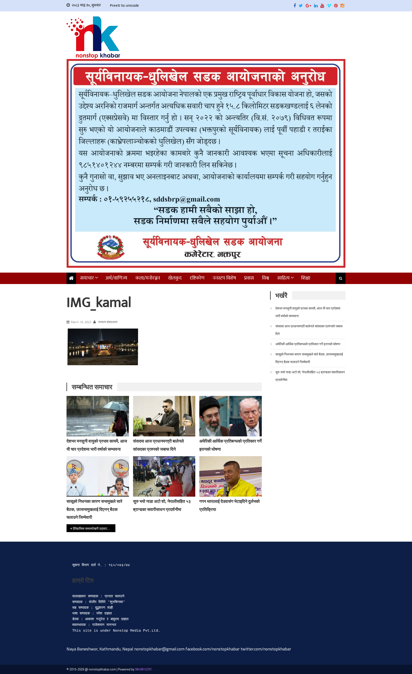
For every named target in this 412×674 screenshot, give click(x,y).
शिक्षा (305, 278)
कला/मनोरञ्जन (147, 278)
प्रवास (249, 278)
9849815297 (143, 669)
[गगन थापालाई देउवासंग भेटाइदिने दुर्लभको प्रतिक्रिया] (230, 479)
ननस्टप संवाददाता (107, 322)
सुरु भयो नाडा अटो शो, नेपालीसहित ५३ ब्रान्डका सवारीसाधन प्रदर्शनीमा (310, 375)
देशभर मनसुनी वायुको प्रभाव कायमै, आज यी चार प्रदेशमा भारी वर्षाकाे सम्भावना (307, 312)
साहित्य (283, 278)
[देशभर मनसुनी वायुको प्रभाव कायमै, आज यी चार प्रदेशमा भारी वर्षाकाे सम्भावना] (98, 416)
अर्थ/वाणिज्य (116, 278)
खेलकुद (175, 278)
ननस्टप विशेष (224, 278)
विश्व (265, 278)
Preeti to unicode (124, 5)
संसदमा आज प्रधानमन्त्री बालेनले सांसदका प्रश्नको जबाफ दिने (309, 330)
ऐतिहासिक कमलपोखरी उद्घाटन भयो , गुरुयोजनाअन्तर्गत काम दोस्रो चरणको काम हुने (94, 528)
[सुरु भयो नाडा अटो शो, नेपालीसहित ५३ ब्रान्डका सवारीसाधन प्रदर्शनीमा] (164, 476)
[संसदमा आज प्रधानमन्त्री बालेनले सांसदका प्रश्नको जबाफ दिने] (164, 416)
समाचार (87, 278)
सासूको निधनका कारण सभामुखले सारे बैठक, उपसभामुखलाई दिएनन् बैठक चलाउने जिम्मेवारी (94, 509)
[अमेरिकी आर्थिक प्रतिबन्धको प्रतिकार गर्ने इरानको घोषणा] (230, 416)
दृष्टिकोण (197, 278)
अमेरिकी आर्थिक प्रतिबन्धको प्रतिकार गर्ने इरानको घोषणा (307, 343)
